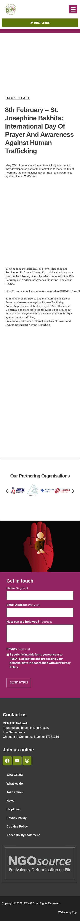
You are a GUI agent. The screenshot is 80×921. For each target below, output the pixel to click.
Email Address (23, 604)
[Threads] (27, 760)
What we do (15, 783)
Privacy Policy (17, 817)
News (10, 800)
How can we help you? (29, 621)
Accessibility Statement (23, 835)
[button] (73, 9)
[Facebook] (7, 760)
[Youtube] (17, 760)
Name (17, 588)
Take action (15, 792)
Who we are (15, 775)
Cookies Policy (17, 826)
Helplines (13, 809)
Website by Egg (67, 912)
